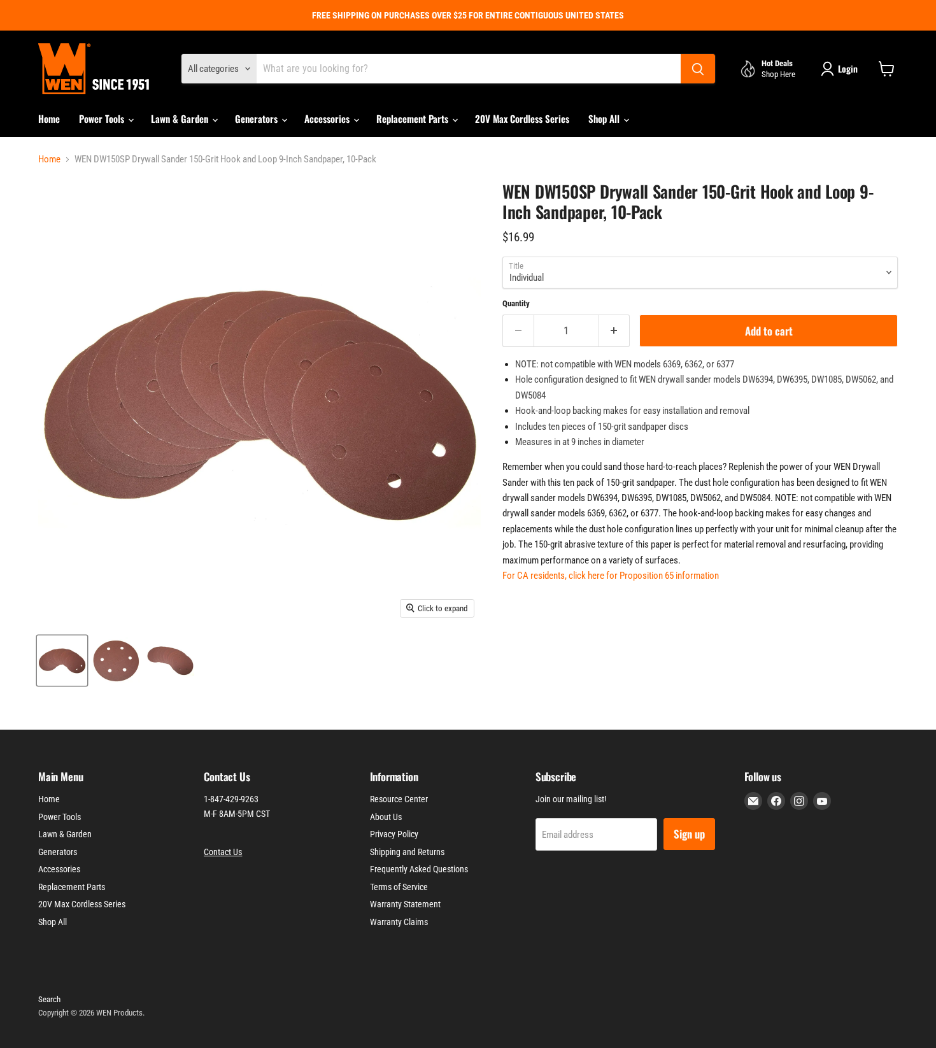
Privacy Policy (394, 834)
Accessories (328, 118)
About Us (386, 817)
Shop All (605, 118)
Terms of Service (399, 887)
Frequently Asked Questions (419, 869)
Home (49, 118)
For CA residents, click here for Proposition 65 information (610, 575)
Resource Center (399, 799)
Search (49, 999)
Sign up (689, 834)
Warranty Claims (399, 922)
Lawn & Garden (181, 118)
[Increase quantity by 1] (614, 331)
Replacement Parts (413, 118)
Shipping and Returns (407, 852)
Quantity (516, 303)
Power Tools (103, 118)
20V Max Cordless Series (522, 118)
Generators (257, 118)
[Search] (698, 68)
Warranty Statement (405, 904)
